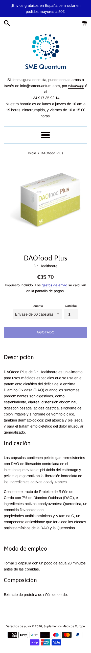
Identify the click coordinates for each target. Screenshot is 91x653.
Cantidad (71, 306)
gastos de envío (54, 285)
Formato (37, 306)
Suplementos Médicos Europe (64, 626)
